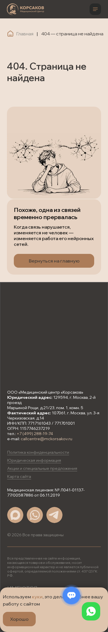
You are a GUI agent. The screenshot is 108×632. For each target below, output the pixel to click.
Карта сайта (19, 476)
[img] (25, 9)
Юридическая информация (34, 460)
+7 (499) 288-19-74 (35, 433)
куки (37, 597)
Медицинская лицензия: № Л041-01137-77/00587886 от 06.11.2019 (46, 492)
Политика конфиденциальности (38, 452)
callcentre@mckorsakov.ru (46, 438)
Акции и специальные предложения (42, 468)
